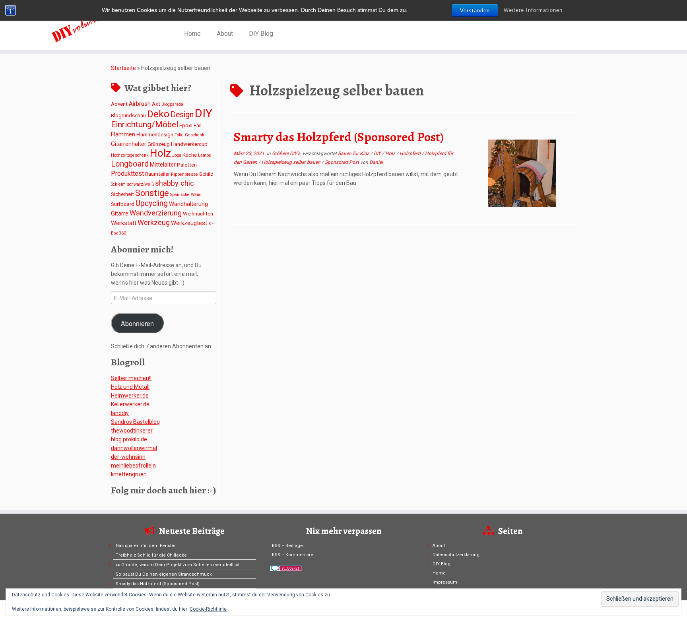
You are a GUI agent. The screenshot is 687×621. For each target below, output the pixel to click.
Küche (189, 155)
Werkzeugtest (189, 223)
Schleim (118, 184)
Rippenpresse (184, 174)
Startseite (123, 68)
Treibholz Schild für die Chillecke (151, 555)
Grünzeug (158, 144)
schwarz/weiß (140, 184)
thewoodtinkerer (132, 430)
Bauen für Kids (354, 153)
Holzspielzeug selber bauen (292, 162)
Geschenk (194, 135)
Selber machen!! (131, 378)
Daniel (376, 162)
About (225, 33)
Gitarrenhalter (128, 143)
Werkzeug (154, 222)
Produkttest (127, 173)
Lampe (204, 155)
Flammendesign (154, 135)
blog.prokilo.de (129, 439)
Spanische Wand (186, 194)
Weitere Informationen (533, 10)
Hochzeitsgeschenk (130, 155)
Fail (198, 125)
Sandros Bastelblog (135, 422)
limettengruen (129, 474)
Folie (179, 135)
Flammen (123, 134)
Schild (206, 174)
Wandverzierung (156, 213)
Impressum (445, 582)
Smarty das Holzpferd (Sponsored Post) (339, 137)
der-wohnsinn (128, 457)
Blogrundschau (128, 115)
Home (192, 33)
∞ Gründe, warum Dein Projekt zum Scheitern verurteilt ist (177, 564)
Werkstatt (123, 223)
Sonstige (152, 193)
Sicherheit (122, 194)
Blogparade (172, 104)
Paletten (187, 165)
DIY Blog (261, 33)
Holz (160, 153)
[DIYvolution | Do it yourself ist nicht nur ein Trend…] (79, 26)
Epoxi (185, 125)
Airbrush (140, 103)
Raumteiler (157, 174)
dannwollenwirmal (134, 448)
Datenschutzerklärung (456, 554)
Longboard (130, 164)
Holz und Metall (130, 387)
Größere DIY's (286, 153)
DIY (203, 113)
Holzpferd (411, 153)
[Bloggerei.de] (286, 568)
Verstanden (475, 11)
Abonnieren (137, 323)
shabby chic (174, 183)
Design (182, 114)
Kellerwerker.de (130, 404)
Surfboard (122, 204)
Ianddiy (120, 413)
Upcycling (152, 203)
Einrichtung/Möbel (144, 124)
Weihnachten (198, 214)
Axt (156, 104)
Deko (158, 114)
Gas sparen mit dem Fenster (146, 545)
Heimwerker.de (130, 395)
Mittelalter (163, 164)
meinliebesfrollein (133, 465)
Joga (176, 155)
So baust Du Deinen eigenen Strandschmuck (164, 574)
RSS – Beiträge (287, 545)
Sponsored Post (342, 162)
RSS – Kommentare (292, 554)
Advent (119, 104)
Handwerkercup (189, 144)
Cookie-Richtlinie (208, 609)
